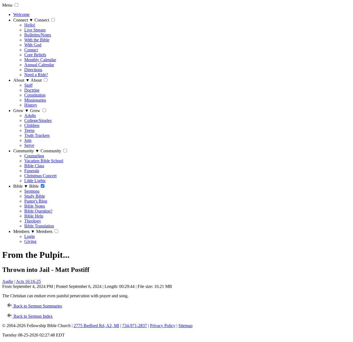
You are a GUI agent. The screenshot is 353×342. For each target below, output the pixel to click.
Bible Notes (34, 206)
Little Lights (35, 180)
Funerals (31, 170)
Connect (23, 20)
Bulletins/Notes (37, 35)
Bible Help (33, 216)
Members (24, 231)
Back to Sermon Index (32, 316)
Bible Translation (39, 226)
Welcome (21, 14)
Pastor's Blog (35, 201)
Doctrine (31, 90)
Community (26, 151)
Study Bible (34, 196)
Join (27, 140)
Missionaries (35, 100)
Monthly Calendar (40, 59)
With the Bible (36, 40)
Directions (33, 69)
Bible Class (34, 165)
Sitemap (185, 325)
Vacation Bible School (43, 160)
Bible (20, 186)
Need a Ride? (36, 74)
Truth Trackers (37, 135)
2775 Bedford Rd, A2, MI (96, 325)
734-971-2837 (134, 325)
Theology (32, 221)
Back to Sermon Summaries (37, 306)
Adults (30, 115)
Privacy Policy (162, 325)
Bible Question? (38, 211)
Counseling (34, 155)
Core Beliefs (35, 54)
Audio (7, 281)
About (21, 80)
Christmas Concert (40, 175)
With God (32, 45)
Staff (28, 85)
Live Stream (35, 30)
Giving (30, 241)
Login (29, 236)
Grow (21, 110)
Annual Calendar (39, 64)
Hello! (29, 25)
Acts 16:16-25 (28, 281)
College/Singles (38, 120)
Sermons (31, 191)
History (30, 105)
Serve (29, 145)
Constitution (35, 95)
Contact (31, 49)
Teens (29, 130)
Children (31, 125)
